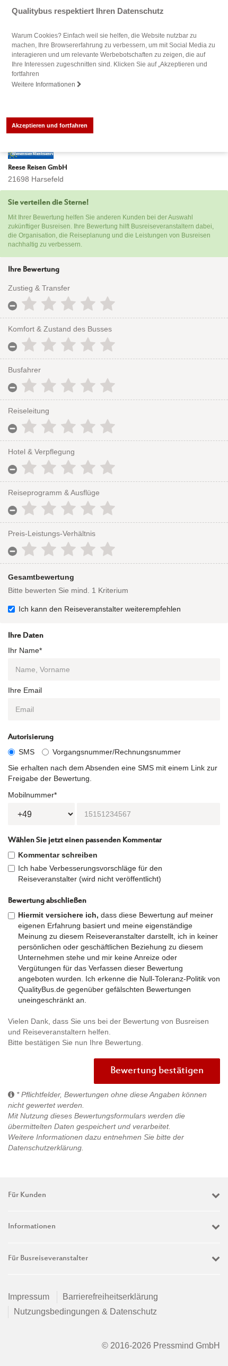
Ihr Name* (25, 650)
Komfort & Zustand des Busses (60, 329)
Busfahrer (24, 370)
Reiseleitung (28, 410)
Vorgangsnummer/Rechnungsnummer (116, 752)
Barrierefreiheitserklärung (110, 1296)
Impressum (28, 1296)
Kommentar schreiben (58, 855)
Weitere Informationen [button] (44, 84)
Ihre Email (25, 690)
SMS (26, 752)
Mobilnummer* (32, 795)
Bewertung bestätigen (157, 1071)
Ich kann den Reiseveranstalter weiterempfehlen (100, 609)
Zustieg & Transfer (39, 288)
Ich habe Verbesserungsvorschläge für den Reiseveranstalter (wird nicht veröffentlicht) (90, 873)
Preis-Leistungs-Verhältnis (51, 533)
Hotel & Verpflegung (41, 451)
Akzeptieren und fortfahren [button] (49, 125)
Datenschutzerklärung (45, 1147)
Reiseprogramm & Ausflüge (54, 492)
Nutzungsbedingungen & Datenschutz (85, 1311)
